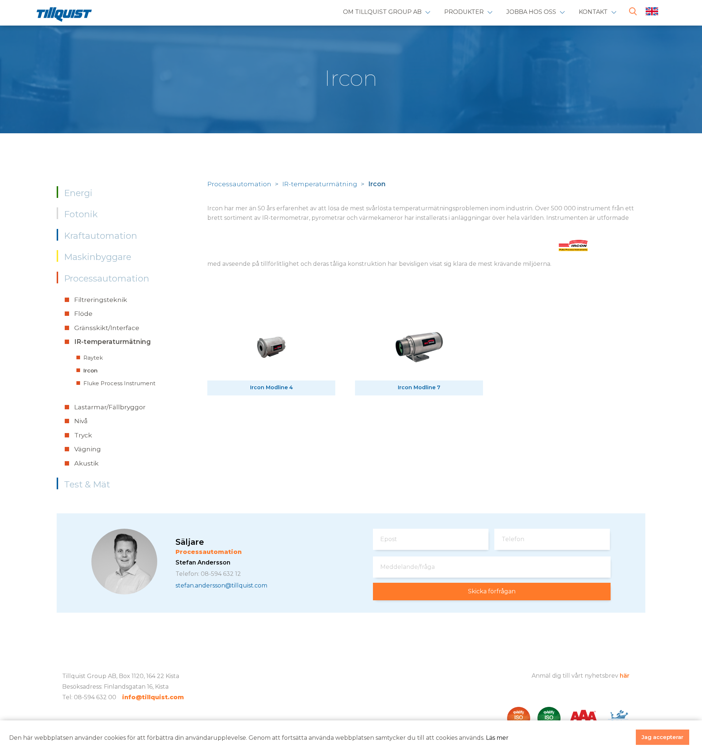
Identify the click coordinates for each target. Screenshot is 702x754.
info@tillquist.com (153, 697)
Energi (78, 193)
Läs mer (497, 737)
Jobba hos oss (531, 11)
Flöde (83, 313)
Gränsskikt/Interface (106, 328)
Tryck (83, 435)
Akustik (86, 463)
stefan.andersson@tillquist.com (221, 585)
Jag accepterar (662, 737)
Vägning (87, 449)
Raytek (93, 357)
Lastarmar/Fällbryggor (110, 407)
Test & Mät (87, 484)
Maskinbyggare (97, 257)
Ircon (90, 370)
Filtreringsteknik (100, 299)
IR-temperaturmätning (112, 341)
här (625, 675)
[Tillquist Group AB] (64, 16)
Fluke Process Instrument (119, 383)
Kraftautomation (100, 235)
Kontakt (593, 11)
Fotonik (81, 214)
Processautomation (106, 278)
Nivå (81, 421)
